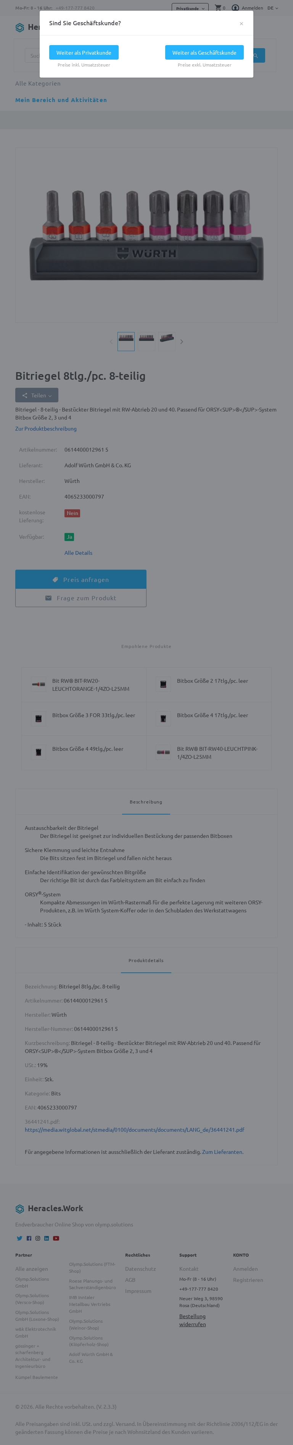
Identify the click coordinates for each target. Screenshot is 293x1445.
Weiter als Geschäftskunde (204, 52)
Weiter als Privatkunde (83, 52)
